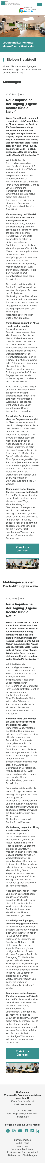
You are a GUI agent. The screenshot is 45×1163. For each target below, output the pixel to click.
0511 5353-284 (25, 1110)
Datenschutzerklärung (22, 1149)
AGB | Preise (22, 1143)
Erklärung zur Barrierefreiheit (22, 1152)
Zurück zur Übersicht (22, 549)
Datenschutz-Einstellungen (22, 1155)
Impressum (22, 1146)
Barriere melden (22, 1140)
